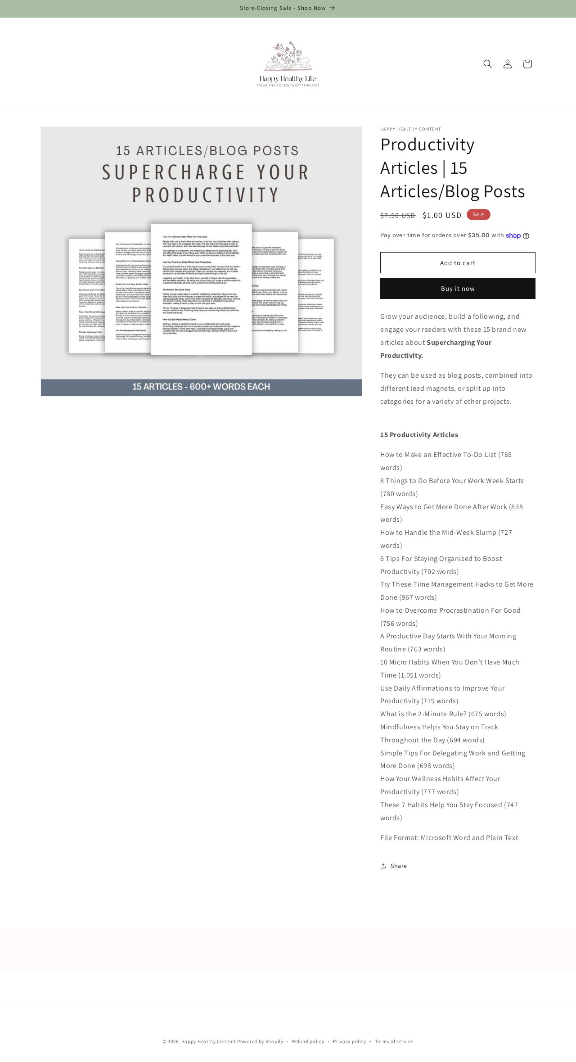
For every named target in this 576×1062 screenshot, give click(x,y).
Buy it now (458, 288)
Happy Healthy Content (208, 1041)
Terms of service (394, 1041)
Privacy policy (349, 1041)
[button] (488, 64)
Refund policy (308, 1041)
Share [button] (399, 866)
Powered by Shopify (260, 1041)
